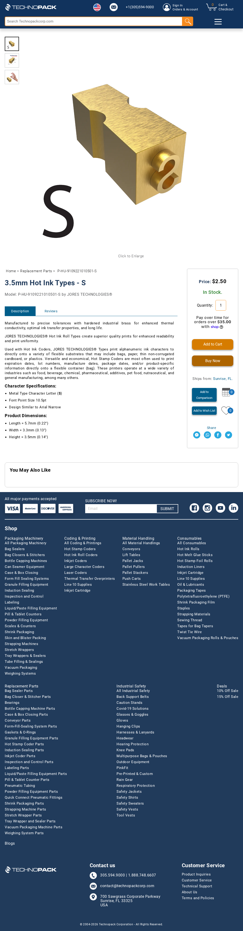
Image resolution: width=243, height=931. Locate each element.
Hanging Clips (128, 726)
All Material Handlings (141, 543)
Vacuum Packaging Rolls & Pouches (207, 638)
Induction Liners (191, 567)
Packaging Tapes (191, 590)
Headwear (125, 738)
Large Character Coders (84, 567)
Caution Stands (129, 703)
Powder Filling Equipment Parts (31, 791)
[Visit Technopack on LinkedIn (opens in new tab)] (233, 508)
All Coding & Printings (82, 543)
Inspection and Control (24, 596)
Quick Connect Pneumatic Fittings (33, 797)
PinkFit (122, 768)
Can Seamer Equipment (24, 567)
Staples (183, 608)
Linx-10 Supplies (78, 584)
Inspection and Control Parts (29, 762)
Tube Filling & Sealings (24, 661)
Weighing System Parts (24, 833)
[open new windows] (196, 434)
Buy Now (212, 361)
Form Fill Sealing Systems (27, 578)
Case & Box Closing (21, 573)
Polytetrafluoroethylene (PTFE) (203, 596)
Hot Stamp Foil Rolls (195, 561)
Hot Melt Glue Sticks (195, 555)
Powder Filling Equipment (26, 620)
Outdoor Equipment (133, 762)
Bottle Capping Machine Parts (30, 708)
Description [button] (20, 311)
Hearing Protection (133, 744)
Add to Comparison (204, 395)
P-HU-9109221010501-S (77, 271)
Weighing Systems (20, 673)
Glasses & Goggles (133, 714)
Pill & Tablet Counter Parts (27, 780)
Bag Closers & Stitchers (25, 555)
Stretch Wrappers (19, 650)
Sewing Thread (189, 620)
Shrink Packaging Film (196, 602)
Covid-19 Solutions (133, 708)
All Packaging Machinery (26, 543)
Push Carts (131, 578)
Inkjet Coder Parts (20, 756)
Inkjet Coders (75, 561)
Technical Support (197, 886)
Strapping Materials (193, 614)
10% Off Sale (227, 691)
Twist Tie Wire (189, 632)
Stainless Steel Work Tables (146, 584)
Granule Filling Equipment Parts (31, 738)
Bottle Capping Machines (26, 561)
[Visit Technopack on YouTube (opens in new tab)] (220, 508)
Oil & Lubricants (190, 584)
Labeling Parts (17, 768)
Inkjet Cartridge (77, 590)
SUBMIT (167, 509)
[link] (113, 7)
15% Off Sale (227, 697)
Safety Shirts (127, 797)
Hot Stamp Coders (80, 549)
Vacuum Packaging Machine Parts (33, 827)
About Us (189, 892)
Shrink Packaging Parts (24, 803)
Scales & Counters (20, 626)
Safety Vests (127, 809)
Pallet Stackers (135, 573)
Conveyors (131, 549)
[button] (97, 7)
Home (11, 271)
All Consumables (191, 543)
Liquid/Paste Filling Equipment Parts (36, 774)
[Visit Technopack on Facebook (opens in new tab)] (194, 508)
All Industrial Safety (133, 691)
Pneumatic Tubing (20, 786)
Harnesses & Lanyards (135, 732)
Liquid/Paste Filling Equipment (31, 608)
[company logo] (31, 7)
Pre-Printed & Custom (135, 774)
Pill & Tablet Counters (23, 614)
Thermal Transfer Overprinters (89, 578)
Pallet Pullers (133, 567)
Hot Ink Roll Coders (81, 555)
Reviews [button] (51, 311)
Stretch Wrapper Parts (23, 815)
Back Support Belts (133, 697)
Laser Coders (75, 573)
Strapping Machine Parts (25, 809)
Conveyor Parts (18, 720)
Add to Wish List (204, 410)
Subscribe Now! (101, 501)
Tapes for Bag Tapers (195, 626)
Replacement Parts (36, 271)
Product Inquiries (196, 874)
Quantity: (205, 305)
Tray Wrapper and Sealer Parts (30, 821)
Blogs (10, 843)
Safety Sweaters (130, 803)
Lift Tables (131, 555)
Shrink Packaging (19, 632)
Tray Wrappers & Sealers (25, 656)
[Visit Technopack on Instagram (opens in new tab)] (207, 508)
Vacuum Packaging (21, 667)
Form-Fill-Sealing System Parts (31, 726)
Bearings (12, 703)
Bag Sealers (15, 549)
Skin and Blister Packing (25, 638)
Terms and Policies (198, 898)
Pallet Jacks (132, 561)
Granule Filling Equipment (26, 584)
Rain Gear (125, 780)
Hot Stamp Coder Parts (24, 744)
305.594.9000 (112, 875)
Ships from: (212, 379)
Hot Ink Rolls (188, 549)
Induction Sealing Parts (24, 750)
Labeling (12, 602)
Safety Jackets (129, 791)
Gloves (122, 720)
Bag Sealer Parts (19, 691)
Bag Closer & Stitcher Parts (28, 697)
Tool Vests (126, 815)
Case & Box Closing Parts (26, 714)
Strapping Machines (21, 644)
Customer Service (197, 880)
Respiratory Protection (136, 786)
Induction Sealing (19, 590)
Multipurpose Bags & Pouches (142, 756)
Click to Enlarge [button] (131, 256)
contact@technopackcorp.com (127, 886)
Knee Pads (125, 750)
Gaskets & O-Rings (20, 732)
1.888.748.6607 (142, 875)
